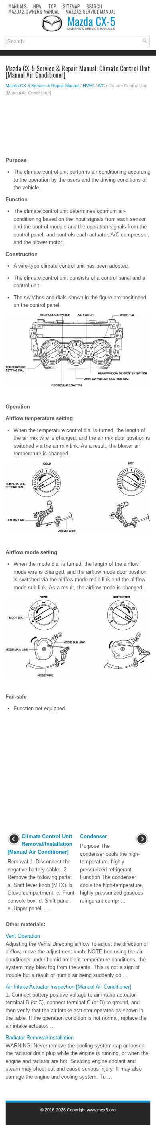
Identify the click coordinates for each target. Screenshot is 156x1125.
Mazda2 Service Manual (91, 11)
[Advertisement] (78, 128)
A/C (101, 85)
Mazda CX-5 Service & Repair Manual (42, 85)
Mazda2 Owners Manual (33, 11)
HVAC (88, 85)
